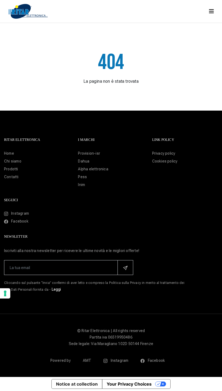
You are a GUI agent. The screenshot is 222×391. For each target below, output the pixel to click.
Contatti (11, 177)
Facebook (19, 221)
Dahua (83, 161)
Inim (81, 185)
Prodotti (11, 169)
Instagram (19, 213)
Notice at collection (77, 384)
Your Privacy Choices (129, 384)
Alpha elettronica (93, 169)
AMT (87, 360)
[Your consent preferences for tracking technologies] (5, 293)
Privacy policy (163, 153)
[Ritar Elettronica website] (28, 11)
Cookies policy (165, 161)
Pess (82, 177)
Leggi (56, 289)
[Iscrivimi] (125, 267)
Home (9, 153)
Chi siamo (12, 161)
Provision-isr (89, 153)
